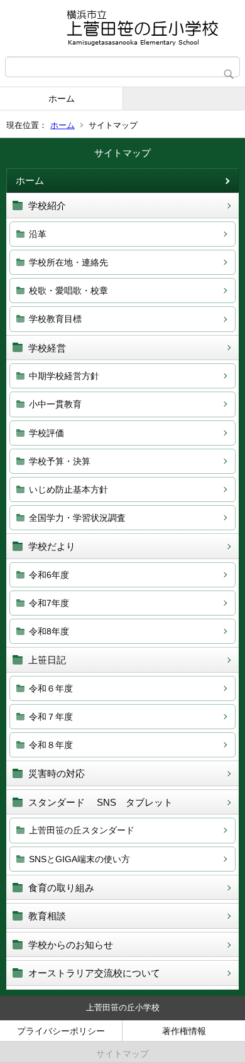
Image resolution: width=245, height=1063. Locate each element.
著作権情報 (184, 1031)
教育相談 (47, 916)
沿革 (37, 234)
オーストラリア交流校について (94, 973)
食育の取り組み (61, 887)
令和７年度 (51, 717)
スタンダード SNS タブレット (100, 802)
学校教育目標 (55, 319)
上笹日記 (47, 659)
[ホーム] (122, 28)
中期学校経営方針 (64, 376)
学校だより (51, 546)
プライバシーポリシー (61, 1031)
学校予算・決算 (59, 461)
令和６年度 (51, 688)
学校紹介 (47, 205)
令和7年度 (49, 603)
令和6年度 (49, 575)
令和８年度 (51, 745)
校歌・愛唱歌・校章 (68, 291)
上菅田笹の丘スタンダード (81, 830)
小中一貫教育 (55, 404)
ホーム (61, 98)
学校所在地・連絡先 (68, 262)
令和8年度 (49, 631)
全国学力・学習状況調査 (77, 518)
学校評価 (46, 433)
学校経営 (47, 348)
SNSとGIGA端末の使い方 (79, 859)
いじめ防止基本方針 (68, 489)
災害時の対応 (56, 773)
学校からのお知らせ (70, 944)
